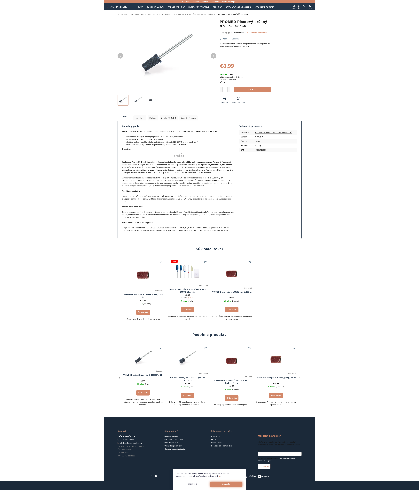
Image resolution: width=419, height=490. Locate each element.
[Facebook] (151, 476)
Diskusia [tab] (153, 118)
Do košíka (253, 90)
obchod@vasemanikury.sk (131, 443)
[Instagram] (156, 476)
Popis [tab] (125, 117)
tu (219, 476)
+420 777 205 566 (192, 2)
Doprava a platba (171, 436)
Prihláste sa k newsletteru (221, 446)
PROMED (259, 137)
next (300, 378)
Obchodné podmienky (173, 446)
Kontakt (205, 2)
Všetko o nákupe (229, 2)
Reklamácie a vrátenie (173, 439)
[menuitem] (140, 6)
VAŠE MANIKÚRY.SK (127, 436)
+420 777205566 (127, 440)
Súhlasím (226, 484)
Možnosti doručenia (228, 80)
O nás (213, 439)
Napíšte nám (216, 443)
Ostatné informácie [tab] (188, 118)
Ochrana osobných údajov (175, 449)
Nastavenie (192, 484)
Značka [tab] (168, 118)
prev (119, 378)
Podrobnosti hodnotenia (257, 33)
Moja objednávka (171, 443)
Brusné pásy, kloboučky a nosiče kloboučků (273, 132)
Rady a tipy (216, 436)
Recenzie (215, 2)
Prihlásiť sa (264, 466)
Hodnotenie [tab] (140, 118)
